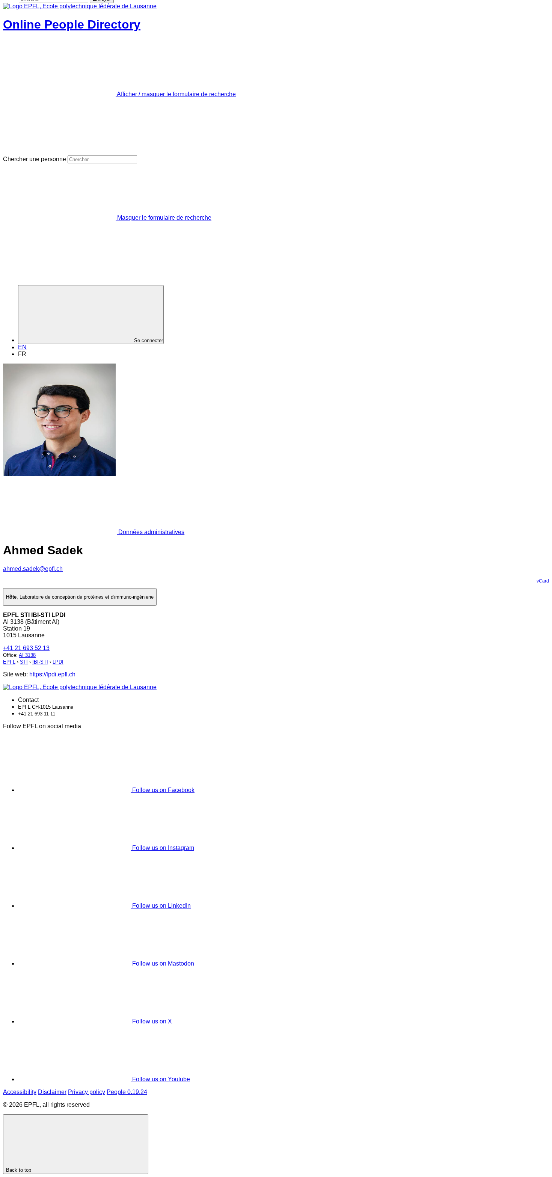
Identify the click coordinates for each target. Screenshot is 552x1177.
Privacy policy (86, 1092)
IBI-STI (40, 662)
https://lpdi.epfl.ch (52, 674)
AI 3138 (27, 655)
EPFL (9, 662)
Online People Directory (71, 24)
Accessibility (19, 1092)
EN (22, 347)
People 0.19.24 (127, 1092)
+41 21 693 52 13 (26, 648)
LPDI (58, 662)
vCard (543, 581)
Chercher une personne (34, 159)
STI (24, 662)
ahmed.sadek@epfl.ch (33, 569)
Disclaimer (52, 1092)
